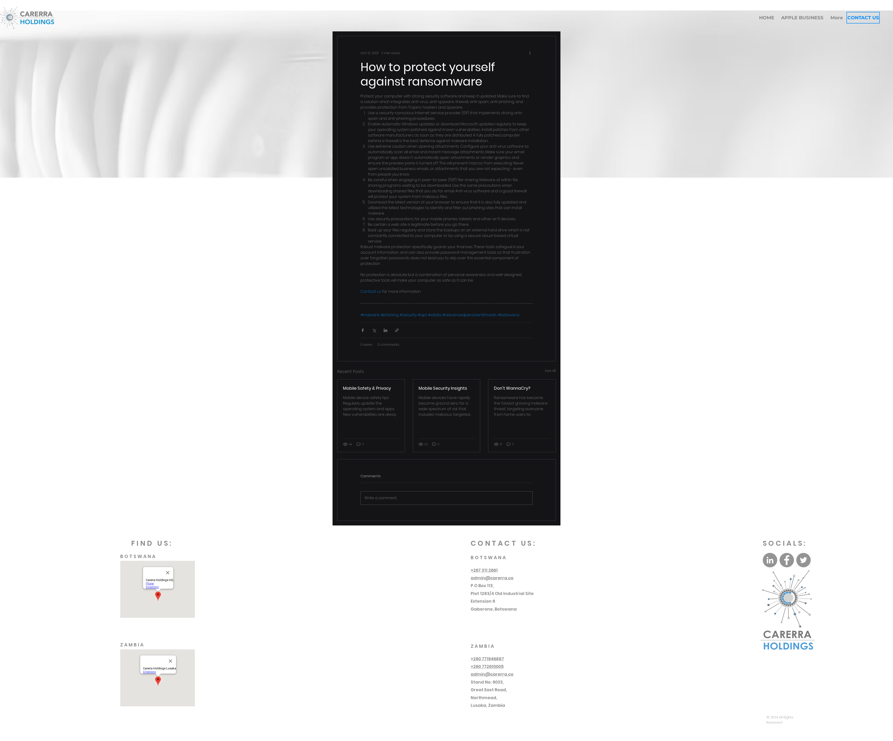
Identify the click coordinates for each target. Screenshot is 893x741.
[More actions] (530, 53)
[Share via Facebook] (362, 330)
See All (550, 370)
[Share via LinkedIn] (385, 330)
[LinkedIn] (770, 560)
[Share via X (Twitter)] (374, 330)
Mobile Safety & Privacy (367, 388)
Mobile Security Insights (443, 388)
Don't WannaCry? (512, 388)
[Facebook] (787, 560)
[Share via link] (397, 330)
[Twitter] (803, 560)
